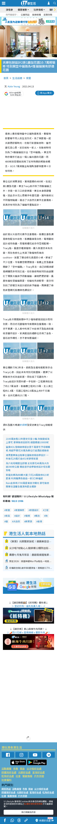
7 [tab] (21, 21)
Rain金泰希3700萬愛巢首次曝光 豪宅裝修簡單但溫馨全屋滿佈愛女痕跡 (27, 484)
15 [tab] (27, 24)
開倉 (22, 768)
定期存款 (48, 14)
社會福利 (6, 780)
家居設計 (34, 510)
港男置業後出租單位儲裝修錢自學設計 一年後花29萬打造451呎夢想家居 (27, 456)
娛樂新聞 (36, 14)
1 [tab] (21, 17)
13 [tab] (21, 24)
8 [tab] (24, 21)
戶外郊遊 (39, 776)
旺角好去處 (7, 776)
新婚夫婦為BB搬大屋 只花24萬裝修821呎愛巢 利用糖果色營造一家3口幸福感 (27, 476)
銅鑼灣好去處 (8, 772)
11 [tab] (33, 21)
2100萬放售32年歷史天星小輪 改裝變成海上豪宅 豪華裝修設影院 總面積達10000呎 (27, 440)
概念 (37, 515)
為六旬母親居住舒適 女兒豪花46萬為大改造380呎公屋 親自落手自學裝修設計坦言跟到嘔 (28, 466)
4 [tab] (30, 17)
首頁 (6, 78)
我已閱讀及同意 (28, 812)
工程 (46, 510)
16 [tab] (30, 24)
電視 (27, 515)
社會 (18, 776)
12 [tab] (36, 21)
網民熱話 (6, 789)
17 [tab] (33, 24)
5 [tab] (33, 17)
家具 (8, 515)
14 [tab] (24, 24)
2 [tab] (24, 17)
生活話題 (17, 78)
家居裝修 (19, 510)
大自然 (16, 521)
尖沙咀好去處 (34, 768)
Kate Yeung (14, 86)
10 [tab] (30, 21)
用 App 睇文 (46, 92)
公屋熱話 (25, 14)
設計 (17, 515)
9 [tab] (27, 21)
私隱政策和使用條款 (33, 803)
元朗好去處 (24, 772)
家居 (28, 78)
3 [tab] (27, 17)
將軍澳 (28, 521)
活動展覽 (6, 768)
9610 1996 (17, 501)
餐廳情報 (27, 776)
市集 (15, 768)
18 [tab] (36, 24)
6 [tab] (36, 17)
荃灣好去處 (38, 772)
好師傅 (23, 425)
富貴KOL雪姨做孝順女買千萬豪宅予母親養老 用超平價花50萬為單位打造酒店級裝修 (28, 448)
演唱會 (9, 9)
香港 (40, 521)
